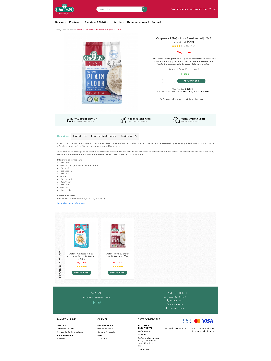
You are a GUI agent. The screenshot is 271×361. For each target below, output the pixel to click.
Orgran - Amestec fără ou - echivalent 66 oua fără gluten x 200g (81, 256)
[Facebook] (93, 302)
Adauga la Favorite (171, 99)
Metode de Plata (105, 325)
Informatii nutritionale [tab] (104, 136)
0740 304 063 (176, 301)
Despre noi (62, 325)
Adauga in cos (191, 81)
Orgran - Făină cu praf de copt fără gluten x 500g (117, 255)
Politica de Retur (105, 329)
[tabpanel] (101, 72)
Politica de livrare (65, 335)
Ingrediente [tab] (80, 136)
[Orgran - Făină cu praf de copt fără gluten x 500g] (117, 236)
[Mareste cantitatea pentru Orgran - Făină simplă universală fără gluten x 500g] (173, 81)
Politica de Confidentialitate (70, 332)
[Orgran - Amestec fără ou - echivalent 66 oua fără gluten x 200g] (81, 236)
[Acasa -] (69, 9)
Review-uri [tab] (129, 136)
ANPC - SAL (102, 339)
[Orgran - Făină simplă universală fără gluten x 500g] (101, 72)
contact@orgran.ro (176, 308)
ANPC (100, 335)
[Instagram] (99, 302)
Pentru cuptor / (68, 30)
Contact (61, 339)
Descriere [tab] (63, 136)
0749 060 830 (176, 304)
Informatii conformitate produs (71, 203)
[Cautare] (144, 9)
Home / (58, 30)
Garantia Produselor (106, 332)
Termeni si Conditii (65, 329)
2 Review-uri (189, 46)
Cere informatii (195, 99)
